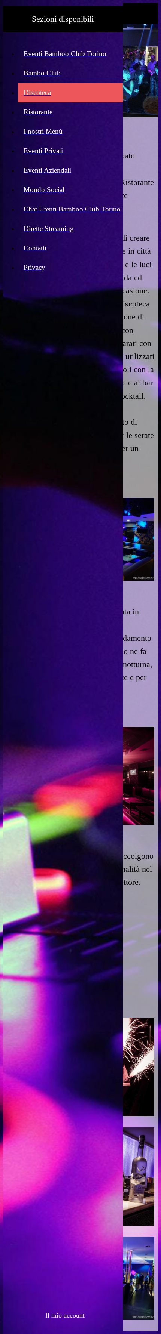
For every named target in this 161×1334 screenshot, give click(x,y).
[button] (63, 1315)
